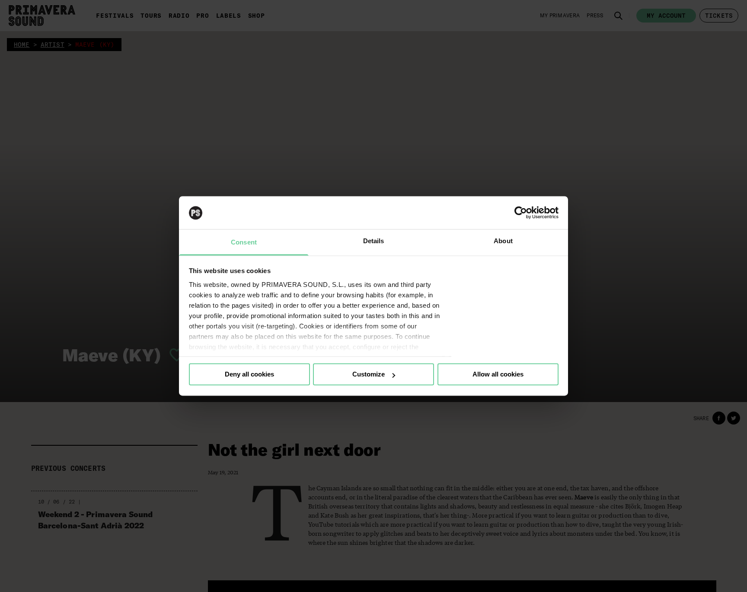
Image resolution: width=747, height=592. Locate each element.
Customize (368, 374)
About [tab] (503, 241)
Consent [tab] (244, 242)
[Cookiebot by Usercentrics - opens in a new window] (521, 212)
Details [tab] (373, 241)
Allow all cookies (498, 374)
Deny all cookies (249, 374)
